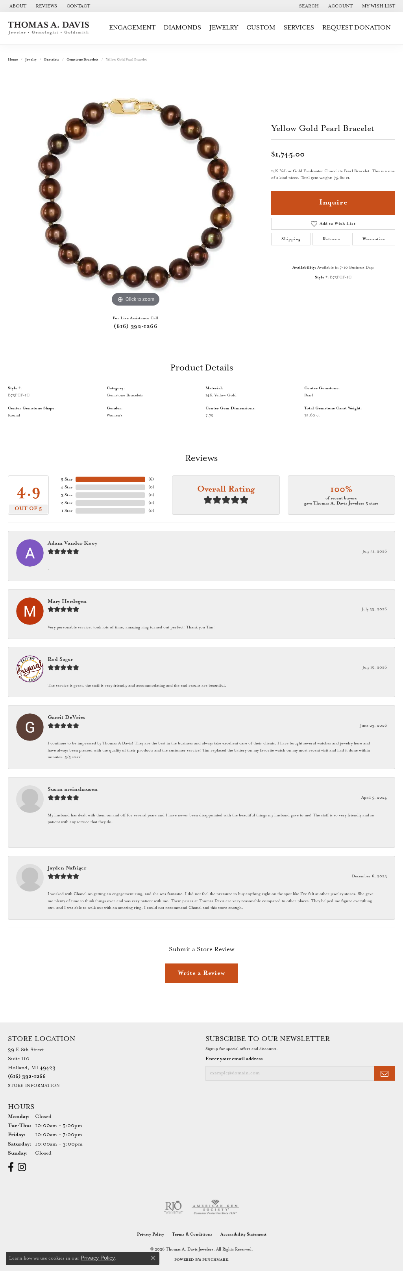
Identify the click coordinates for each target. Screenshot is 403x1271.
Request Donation (356, 27)
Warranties (373, 239)
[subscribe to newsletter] (384, 1073)
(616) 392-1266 (135, 326)
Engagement (132, 27)
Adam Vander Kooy (72, 543)
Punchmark (215, 1260)
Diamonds (182, 27)
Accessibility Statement (243, 1234)
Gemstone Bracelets (82, 59)
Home (13, 59)
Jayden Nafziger (67, 868)
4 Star (66, 487)
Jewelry (223, 27)
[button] (308, 6)
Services (299, 27)
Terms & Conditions (192, 1234)
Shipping (290, 239)
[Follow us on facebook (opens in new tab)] (11, 1167)
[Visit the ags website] (215, 1207)
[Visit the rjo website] (173, 1207)
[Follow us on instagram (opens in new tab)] (22, 1167)
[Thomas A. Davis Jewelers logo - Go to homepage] (50, 28)
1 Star (66, 510)
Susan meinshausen (73, 789)
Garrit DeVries (66, 717)
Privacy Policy (150, 1234)
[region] (136, 191)
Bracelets (51, 59)
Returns (331, 239)
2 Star (66, 503)
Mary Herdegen (67, 601)
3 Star (66, 495)
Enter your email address (234, 1059)
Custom (260, 27)
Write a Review (201, 973)
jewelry (31, 59)
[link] (17, 6)
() (151, 479)
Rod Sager (60, 659)
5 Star (66, 479)
